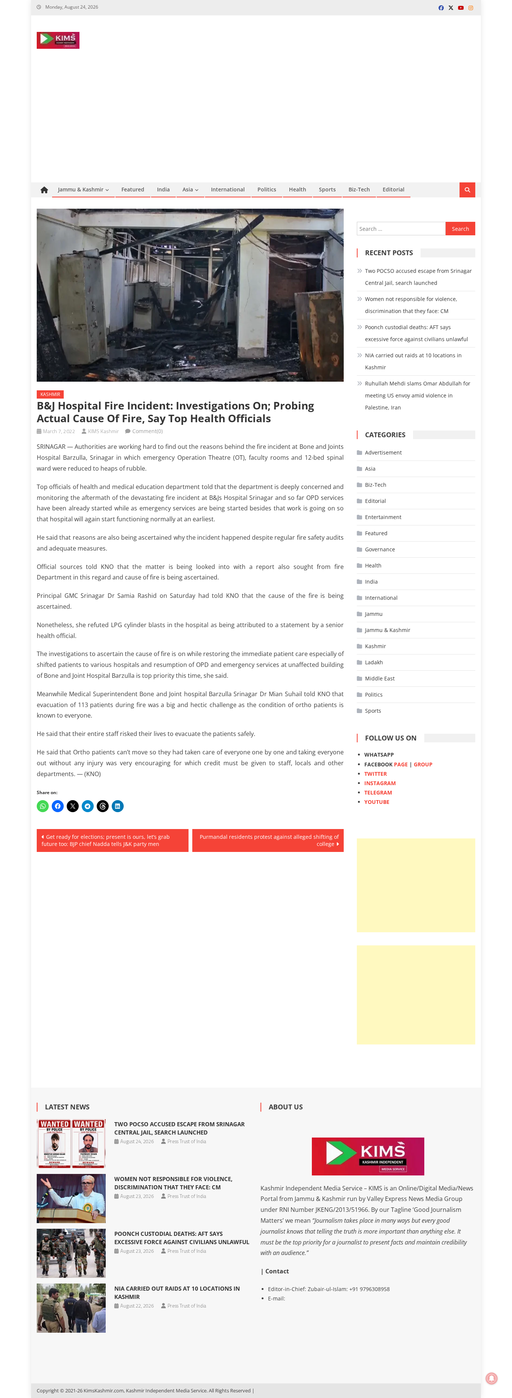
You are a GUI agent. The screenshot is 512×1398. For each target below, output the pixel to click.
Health (297, 189)
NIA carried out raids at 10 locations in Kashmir (413, 361)
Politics (266, 189)
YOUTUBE (376, 801)
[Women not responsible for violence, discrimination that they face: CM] (71, 1198)
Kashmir (50, 394)
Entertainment (383, 517)
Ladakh (374, 662)
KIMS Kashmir (103, 431)
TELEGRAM (378, 792)
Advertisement (383, 452)
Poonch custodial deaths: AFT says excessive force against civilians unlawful (416, 333)
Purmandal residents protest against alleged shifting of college (269, 840)
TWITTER (375, 773)
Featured (132, 189)
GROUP (423, 764)
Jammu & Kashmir (80, 189)
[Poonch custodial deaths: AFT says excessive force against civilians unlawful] (71, 1253)
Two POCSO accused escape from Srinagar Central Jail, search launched (418, 276)
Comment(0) (147, 431)
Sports (327, 189)
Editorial (393, 189)
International (228, 189)
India (163, 189)
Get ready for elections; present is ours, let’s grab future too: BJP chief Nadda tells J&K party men (106, 840)
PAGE (401, 764)
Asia (188, 189)
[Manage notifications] (492, 1378)
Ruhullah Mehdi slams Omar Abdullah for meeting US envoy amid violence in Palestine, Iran (417, 395)
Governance (380, 549)
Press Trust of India (187, 1141)
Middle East (380, 678)
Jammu (374, 613)
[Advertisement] (256, 126)
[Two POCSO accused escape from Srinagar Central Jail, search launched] (71, 1143)
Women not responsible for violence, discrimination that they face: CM (411, 305)
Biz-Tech (359, 189)
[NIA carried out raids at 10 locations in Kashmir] (71, 1308)
